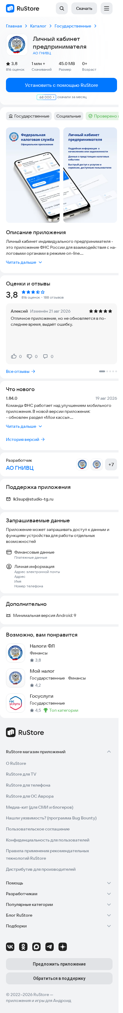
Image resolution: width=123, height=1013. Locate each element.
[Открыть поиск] (62, 8)
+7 (111, 464)
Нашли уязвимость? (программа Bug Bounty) (51, 818)
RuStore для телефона (28, 785)
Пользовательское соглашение (38, 829)
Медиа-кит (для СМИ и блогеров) (39, 807)
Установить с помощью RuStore (61, 85)
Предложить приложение (59, 964)
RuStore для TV (21, 774)
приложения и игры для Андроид (38, 1000)
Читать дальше (21, 262)
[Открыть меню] (107, 8)
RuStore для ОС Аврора (30, 796)
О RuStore (16, 763)
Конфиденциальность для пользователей (47, 840)
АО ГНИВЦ (42, 53)
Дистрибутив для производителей (41, 869)
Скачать (84, 8)
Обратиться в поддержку (59, 978)
